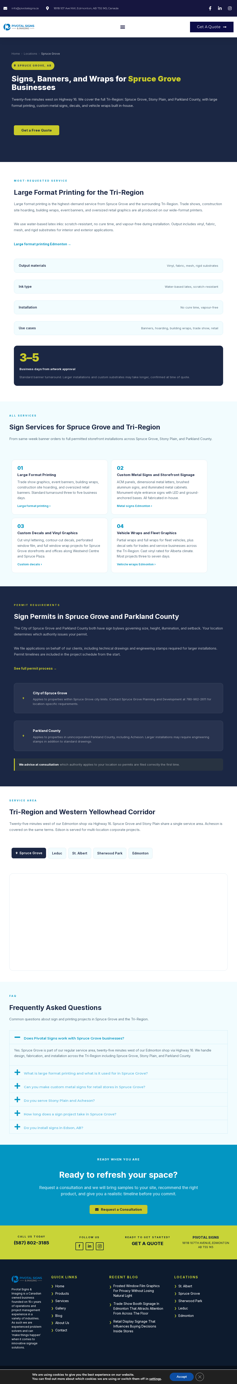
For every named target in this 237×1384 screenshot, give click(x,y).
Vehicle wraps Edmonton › (136, 564)
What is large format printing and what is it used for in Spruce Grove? (86, 1073)
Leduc (183, 1308)
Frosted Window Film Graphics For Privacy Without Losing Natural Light (136, 1290)
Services (62, 1301)
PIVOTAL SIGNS (206, 1237)
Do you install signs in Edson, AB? (53, 1128)
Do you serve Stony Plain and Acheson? (59, 1100)
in (89, 1246)
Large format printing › (33, 506)
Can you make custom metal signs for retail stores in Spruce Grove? (84, 1087)
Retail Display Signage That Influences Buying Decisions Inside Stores (134, 1326)
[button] (122, 27)
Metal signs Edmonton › (134, 506)
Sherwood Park (190, 1301)
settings (155, 1379)
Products (62, 1293)
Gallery (60, 1308)
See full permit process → (35, 668)
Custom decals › (29, 564)
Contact (61, 1330)
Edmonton (140, 853)
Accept (182, 1377)
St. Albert (185, 1286)
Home (16, 53)
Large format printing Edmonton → (42, 244)
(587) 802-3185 (31, 1243)
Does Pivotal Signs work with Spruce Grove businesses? (74, 1038)
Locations (30, 53)
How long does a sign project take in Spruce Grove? (70, 1114)
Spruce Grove (189, 1293)
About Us (62, 1323)
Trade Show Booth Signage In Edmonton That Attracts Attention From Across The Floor (138, 1308)
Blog (58, 1316)
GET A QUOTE (147, 1243)
